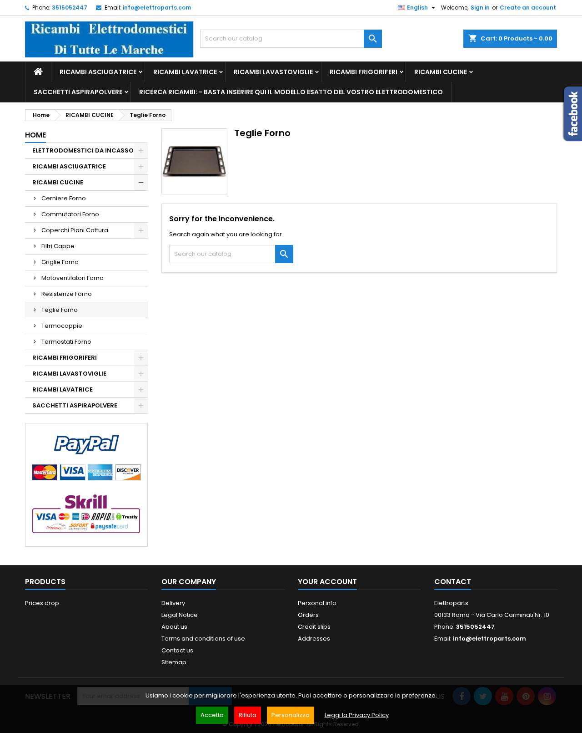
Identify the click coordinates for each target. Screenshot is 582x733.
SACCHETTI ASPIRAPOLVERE (78, 92)
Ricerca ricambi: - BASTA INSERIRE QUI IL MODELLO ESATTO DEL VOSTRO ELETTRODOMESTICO (291, 92)
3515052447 (69, 7)
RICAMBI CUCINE (440, 71)
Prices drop (42, 603)
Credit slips (314, 626)
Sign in (480, 7)
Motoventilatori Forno (72, 278)
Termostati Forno (66, 341)
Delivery (173, 603)
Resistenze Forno (66, 294)
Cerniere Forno (63, 198)
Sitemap (173, 662)
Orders (308, 615)
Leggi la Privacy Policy (357, 715)
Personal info (317, 603)
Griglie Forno (60, 262)
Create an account (528, 7)
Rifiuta (247, 715)
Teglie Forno (59, 309)
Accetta (212, 715)
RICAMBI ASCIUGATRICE (98, 71)
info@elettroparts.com (157, 7)
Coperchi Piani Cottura (74, 230)
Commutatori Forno (70, 214)
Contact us (177, 650)
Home (35, 135)
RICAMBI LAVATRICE (185, 71)
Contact (452, 581)
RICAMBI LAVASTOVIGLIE (273, 71)
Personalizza (290, 715)
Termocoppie (61, 325)
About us (174, 626)
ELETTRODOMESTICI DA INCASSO (83, 150)
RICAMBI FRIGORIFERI (363, 71)
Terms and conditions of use (203, 638)
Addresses (314, 638)
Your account (327, 581)
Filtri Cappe (58, 246)
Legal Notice (179, 615)
